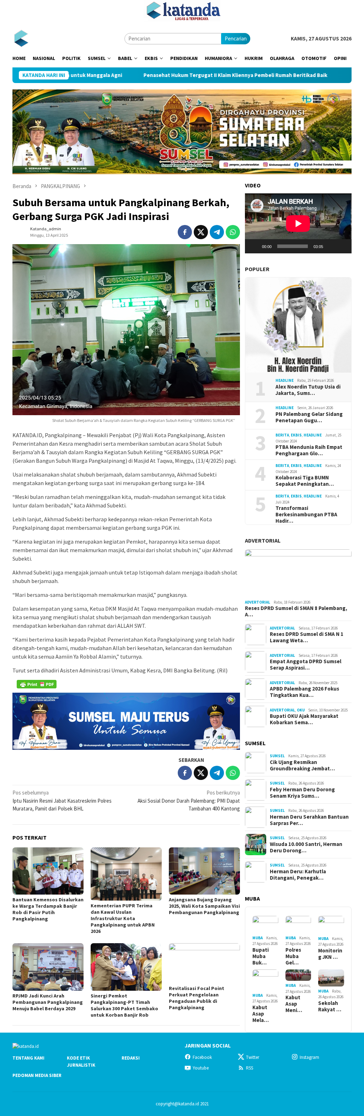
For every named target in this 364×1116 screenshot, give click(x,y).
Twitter (252, 1057)
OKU (301, 710)
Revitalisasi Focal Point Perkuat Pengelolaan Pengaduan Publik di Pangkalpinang (196, 998)
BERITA (282, 435)
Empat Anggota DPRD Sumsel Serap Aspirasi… (305, 664)
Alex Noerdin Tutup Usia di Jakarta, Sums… (308, 390)
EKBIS (296, 435)
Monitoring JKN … (330, 953)
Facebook (202, 1057)
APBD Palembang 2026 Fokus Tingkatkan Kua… (304, 692)
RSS (249, 1068)
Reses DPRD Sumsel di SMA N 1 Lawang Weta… (306, 637)
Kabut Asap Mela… (260, 1013)
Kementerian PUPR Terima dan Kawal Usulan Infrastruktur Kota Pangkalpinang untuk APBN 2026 (123, 918)
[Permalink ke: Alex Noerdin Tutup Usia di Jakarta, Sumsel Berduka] (298, 325)
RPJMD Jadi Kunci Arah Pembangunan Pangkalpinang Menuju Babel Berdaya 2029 (47, 1002)
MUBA (257, 937)
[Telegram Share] (217, 232)
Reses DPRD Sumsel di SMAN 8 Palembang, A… (296, 611)
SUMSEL (277, 755)
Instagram (309, 1057)
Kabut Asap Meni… (293, 1003)
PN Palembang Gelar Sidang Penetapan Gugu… (309, 417)
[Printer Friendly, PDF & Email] (37, 684)
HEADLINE (284, 380)
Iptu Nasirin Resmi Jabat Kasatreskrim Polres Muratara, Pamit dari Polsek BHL (62, 800)
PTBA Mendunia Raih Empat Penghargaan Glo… (308, 450)
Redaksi (131, 1058)
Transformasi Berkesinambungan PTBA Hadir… (306, 514)
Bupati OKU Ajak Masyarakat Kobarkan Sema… (304, 719)
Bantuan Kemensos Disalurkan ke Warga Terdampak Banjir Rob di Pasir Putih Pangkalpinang (48, 909)
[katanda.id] (21, 38)
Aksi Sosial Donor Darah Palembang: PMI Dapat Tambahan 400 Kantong (189, 800)
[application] (298, 223)
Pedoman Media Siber (36, 1075)
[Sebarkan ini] (185, 232)
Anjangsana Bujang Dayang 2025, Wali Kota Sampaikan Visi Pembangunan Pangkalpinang (204, 906)
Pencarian (236, 38)
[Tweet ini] (201, 232)
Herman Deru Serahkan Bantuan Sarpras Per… (309, 820)
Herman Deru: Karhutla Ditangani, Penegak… (298, 874)
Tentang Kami (28, 1058)
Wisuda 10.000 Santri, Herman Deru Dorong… (306, 847)
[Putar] (254, 246)
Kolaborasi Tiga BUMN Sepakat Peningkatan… (304, 480)
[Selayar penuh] (342, 246)
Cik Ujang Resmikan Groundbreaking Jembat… (302, 765)
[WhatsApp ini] (233, 232)
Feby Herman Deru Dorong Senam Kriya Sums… (302, 792)
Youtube (201, 1068)
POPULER (257, 269)
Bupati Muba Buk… (260, 956)
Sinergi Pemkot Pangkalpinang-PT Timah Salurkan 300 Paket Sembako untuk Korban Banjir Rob (124, 1005)
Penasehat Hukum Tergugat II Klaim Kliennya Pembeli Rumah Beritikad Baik (180, 75)
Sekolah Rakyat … (329, 1006)
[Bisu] (330, 246)
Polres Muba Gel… (293, 956)
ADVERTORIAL (262, 540)
